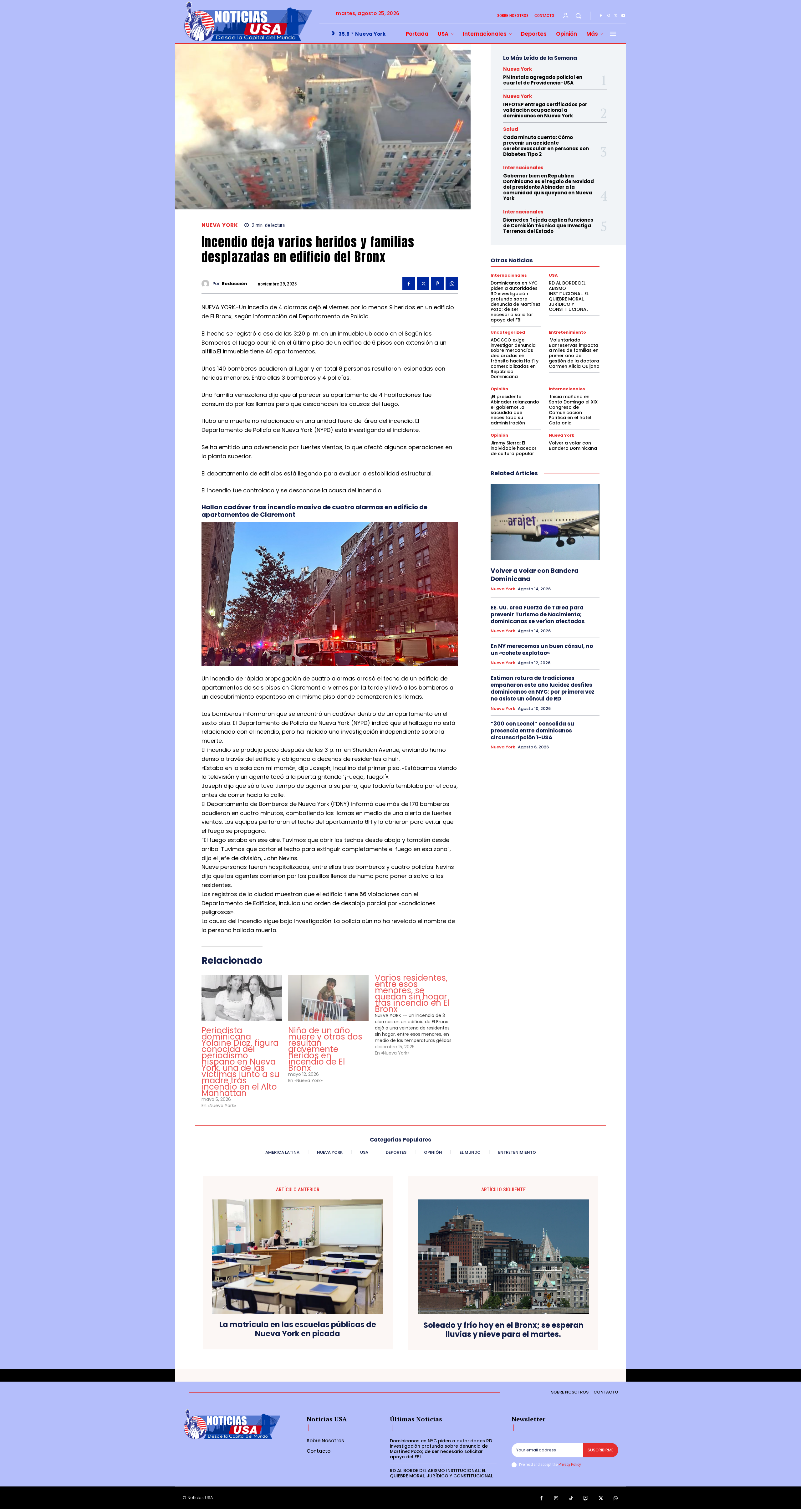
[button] (578, 15)
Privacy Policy (569, 1464)
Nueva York (220, 225)
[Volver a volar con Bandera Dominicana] (545, 522)
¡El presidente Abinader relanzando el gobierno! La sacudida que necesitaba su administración (515, 409)
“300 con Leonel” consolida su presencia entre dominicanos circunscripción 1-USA (532, 730)
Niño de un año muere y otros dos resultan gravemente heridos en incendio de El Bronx (325, 1049)
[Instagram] (608, 16)
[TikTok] (571, 1499)
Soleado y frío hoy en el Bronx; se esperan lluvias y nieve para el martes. (503, 1330)
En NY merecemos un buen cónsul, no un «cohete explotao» (542, 649)
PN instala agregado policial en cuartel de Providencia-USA (542, 80)
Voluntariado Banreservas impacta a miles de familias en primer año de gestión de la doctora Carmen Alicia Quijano (574, 353)
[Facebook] (601, 16)
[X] (616, 16)
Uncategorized (508, 332)
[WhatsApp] (452, 283)
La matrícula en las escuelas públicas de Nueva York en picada (297, 1329)
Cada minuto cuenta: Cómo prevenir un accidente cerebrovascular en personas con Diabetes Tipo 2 (546, 145)
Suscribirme (601, 1450)
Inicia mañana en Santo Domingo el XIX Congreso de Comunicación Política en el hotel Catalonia (573, 409)
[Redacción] (207, 284)
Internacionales (523, 167)
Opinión (499, 389)
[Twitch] (586, 1499)
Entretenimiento (567, 332)
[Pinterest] (437, 283)
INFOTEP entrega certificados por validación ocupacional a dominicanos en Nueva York (545, 110)
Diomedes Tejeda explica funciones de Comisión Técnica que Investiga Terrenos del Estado (548, 225)
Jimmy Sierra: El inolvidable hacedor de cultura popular (514, 448)
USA (553, 275)
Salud (510, 129)
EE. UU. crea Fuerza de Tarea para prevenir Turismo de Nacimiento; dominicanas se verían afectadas (538, 614)
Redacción (234, 283)
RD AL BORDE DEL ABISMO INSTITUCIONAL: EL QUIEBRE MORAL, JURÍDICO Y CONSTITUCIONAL (569, 296)
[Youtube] (623, 16)
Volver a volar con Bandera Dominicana (573, 445)
